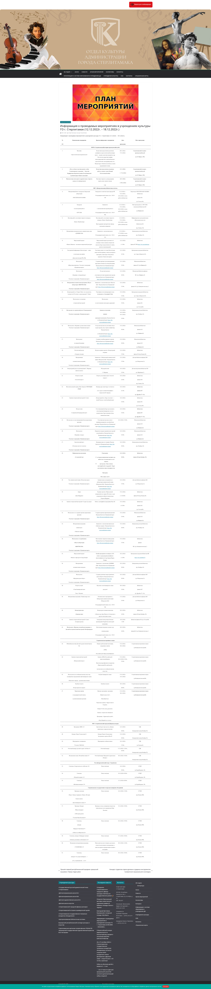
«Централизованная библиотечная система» (72, 919)
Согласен (165, 986)
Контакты (129, 76)
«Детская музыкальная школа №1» (69, 893)
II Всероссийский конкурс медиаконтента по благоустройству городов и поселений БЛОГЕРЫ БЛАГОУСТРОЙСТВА (105, 934)
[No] (209, 986)
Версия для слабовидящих (142, 4)
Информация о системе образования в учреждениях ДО (82, 76)
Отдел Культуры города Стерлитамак (78, 133)
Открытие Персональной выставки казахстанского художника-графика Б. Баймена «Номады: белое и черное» (105, 903)
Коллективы (110, 72)
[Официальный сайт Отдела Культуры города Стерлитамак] (105, 11)
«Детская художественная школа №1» (70, 900)
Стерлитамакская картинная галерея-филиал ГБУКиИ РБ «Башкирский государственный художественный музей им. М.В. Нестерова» (76, 930)
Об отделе (67, 72)
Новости (84, 72)
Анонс (77, 72)
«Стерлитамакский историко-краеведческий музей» (74, 910)
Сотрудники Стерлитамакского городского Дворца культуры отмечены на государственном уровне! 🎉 (105, 891)
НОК (122, 76)
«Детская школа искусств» (66, 903)
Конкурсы (120, 72)
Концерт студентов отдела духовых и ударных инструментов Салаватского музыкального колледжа (130, 871)
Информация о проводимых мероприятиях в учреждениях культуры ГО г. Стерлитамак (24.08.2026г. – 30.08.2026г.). (105, 923)
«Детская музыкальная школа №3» (69, 896)
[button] (71, 72)
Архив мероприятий (96, 72)
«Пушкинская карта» (142, 76)
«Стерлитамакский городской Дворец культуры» (73, 907)
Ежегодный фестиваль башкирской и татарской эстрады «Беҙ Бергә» (104, 913)
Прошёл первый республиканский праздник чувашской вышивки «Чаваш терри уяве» (79, 871)
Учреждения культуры (111, 76)
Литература (140, 885)
